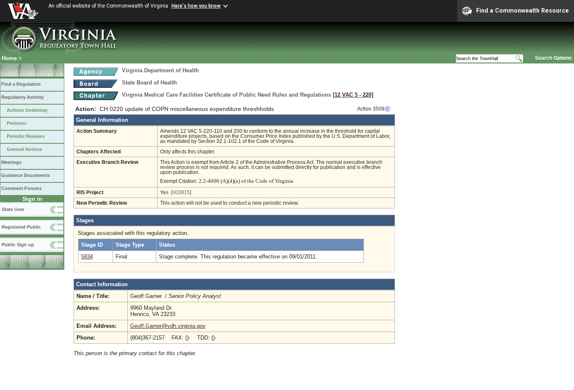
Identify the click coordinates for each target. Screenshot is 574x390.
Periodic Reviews (26, 136)
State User (13, 209)
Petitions (16, 123)
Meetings (11, 162)
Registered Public (21, 226)
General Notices (24, 149)
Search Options (553, 58)
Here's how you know (196, 6)
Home (9, 58)
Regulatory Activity (22, 97)
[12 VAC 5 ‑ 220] (353, 95)
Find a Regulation (21, 84)
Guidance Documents (25, 175)
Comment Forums (21, 188)
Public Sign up (18, 244)
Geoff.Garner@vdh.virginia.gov (167, 326)
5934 (87, 256)
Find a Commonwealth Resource (522, 10)
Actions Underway (27, 110)
